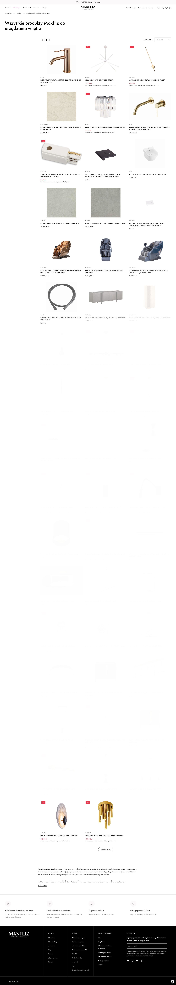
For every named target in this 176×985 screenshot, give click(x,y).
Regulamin (101, 942)
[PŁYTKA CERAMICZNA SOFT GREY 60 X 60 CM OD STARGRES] (106, 202)
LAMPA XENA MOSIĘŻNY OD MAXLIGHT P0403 (145, 411)
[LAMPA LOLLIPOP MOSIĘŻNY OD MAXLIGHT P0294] (150, 625)
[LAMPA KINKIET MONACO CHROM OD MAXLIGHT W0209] (106, 106)
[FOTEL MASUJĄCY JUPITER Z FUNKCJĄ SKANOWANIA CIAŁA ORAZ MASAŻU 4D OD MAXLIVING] (61, 250)
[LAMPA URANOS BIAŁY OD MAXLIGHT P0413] (106, 391)
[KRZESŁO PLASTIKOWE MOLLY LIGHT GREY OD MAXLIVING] (106, 533)
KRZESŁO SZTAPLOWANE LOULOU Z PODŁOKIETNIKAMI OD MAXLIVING (105, 741)
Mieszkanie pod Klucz (79, 946)
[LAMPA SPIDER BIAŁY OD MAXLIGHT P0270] (106, 59)
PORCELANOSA (44, 124)
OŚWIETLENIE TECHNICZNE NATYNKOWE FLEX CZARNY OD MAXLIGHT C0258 (149, 555)
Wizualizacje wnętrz (78, 938)
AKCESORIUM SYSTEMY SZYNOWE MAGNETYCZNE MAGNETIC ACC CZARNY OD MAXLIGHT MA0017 (102, 175)
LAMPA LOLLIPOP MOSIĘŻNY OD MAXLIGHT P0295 (146, 693)
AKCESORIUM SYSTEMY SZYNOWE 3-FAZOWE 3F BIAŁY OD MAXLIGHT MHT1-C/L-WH (60, 175)
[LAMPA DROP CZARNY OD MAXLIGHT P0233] (61, 344)
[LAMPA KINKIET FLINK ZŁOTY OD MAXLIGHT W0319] (61, 768)
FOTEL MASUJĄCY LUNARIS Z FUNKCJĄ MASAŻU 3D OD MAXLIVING (104, 271)
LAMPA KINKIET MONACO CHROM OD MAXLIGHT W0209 (105, 127)
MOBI (42, 77)
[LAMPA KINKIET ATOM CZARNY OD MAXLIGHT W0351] (106, 486)
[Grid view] (41, 40)
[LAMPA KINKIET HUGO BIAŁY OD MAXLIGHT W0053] (61, 580)
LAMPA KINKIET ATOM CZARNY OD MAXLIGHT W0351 (103, 507)
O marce (8, 925)
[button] (158, 8)
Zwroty (100, 965)
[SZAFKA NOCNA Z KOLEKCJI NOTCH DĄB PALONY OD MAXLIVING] (106, 672)
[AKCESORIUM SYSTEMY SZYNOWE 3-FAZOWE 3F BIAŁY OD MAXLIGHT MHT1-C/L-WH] (61, 154)
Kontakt (151, 8)
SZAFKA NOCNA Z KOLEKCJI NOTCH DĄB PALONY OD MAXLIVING (103, 694)
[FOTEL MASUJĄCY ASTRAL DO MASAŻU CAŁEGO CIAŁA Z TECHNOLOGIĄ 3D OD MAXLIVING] (150, 250)
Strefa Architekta (131, 8)
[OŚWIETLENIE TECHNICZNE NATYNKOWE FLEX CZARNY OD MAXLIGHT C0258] (150, 533)
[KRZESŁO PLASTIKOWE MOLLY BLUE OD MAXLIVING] (61, 625)
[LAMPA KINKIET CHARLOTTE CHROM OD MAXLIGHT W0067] (106, 625)
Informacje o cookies (104, 957)
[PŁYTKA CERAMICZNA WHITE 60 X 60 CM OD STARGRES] (61, 202)
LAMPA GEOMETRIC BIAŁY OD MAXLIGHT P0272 (101, 458)
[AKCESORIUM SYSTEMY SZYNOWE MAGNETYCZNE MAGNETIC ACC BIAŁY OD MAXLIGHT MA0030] (150, 202)
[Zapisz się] (164, 945)
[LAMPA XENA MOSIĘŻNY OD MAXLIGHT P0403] (150, 391)
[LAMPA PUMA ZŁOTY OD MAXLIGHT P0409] (106, 344)
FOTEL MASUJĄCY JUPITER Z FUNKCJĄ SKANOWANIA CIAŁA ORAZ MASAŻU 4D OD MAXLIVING (60, 271)
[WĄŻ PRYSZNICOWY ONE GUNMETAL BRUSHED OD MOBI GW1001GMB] (61, 297)
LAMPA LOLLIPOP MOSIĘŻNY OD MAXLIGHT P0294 (146, 646)
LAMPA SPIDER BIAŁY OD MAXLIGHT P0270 (99, 80)
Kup (98, 2)
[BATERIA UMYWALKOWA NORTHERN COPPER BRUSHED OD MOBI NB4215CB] (61, 59)
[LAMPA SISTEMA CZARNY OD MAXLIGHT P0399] (150, 768)
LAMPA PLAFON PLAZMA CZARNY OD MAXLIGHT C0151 (59, 554)
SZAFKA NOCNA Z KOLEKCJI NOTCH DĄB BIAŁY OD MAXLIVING (146, 741)
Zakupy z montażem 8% (79, 950)
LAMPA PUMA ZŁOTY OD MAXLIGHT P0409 (99, 365)
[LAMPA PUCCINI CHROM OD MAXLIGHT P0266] (61, 391)
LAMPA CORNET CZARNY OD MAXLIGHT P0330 (101, 789)
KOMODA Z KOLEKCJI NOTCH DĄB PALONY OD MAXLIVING (105, 318)
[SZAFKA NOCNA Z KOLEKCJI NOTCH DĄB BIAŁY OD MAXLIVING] (150, 719)
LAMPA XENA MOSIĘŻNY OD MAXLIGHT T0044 (56, 507)
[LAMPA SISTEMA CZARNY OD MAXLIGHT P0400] (61, 719)
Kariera (50, 954)
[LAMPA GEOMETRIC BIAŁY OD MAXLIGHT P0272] (106, 437)
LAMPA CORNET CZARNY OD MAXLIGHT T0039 (145, 458)
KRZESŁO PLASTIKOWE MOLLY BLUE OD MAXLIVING (58, 646)
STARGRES (43, 220)
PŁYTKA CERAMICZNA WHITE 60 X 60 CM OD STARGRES (59, 223)
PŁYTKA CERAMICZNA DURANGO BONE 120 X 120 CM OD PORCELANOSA (60, 128)
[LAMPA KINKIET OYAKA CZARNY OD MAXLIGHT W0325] (61, 815)
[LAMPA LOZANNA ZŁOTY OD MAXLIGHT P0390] (106, 580)
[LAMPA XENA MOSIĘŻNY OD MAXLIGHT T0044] (61, 486)
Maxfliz (16, 982)
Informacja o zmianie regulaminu (104, 947)
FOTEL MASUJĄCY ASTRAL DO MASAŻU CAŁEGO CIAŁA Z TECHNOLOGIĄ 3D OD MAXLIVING (148, 271)
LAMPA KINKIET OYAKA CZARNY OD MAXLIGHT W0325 (59, 836)
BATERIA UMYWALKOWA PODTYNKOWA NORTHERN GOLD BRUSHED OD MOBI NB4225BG (149, 128)
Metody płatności (135, 922)
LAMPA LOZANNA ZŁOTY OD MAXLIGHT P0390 (101, 601)
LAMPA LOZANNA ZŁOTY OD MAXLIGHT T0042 (145, 601)
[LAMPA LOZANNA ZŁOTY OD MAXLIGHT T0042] (150, 580)
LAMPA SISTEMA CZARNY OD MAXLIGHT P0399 (145, 789)
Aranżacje (51, 946)
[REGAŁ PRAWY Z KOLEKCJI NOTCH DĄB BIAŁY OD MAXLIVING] (150, 297)
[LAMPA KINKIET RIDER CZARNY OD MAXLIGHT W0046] (150, 486)
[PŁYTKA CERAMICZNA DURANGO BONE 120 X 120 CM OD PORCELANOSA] (61, 106)
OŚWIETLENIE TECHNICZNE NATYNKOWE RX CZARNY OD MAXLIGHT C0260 (60, 459)
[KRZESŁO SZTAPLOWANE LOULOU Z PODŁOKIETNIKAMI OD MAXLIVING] (106, 719)
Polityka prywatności (104, 953)
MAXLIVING (43, 267)
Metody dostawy (103, 961)
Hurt (73, 966)
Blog (49, 950)
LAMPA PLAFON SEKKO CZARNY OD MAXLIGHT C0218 (59, 693)
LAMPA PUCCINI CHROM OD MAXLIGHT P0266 (56, 411)
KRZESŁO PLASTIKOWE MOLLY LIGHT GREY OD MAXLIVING (105, 554)
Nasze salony (142, 8)
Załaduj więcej (105, 849)
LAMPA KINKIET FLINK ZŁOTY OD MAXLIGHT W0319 (57, 789)
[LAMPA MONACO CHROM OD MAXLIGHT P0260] (150, 344)
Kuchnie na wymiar (78, 942)
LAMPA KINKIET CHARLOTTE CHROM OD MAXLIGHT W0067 (105, 646)
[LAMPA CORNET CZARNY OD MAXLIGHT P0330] (106, 768)
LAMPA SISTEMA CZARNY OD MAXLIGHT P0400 (56, 740)
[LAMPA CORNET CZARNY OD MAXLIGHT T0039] (150, 437)
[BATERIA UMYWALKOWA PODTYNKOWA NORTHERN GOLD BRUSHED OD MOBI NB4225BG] (150, 106)
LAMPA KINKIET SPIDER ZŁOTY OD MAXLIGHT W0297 (147, 80)
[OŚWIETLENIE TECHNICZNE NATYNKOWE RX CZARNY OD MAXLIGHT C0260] (61, 437)
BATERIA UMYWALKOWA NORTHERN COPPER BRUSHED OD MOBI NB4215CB (60, 81)
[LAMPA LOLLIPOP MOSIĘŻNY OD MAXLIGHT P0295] (150, 672)
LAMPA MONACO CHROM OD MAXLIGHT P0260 (146, 365)
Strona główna (8, 13)
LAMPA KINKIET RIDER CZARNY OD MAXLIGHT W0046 (147, 507)
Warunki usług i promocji (54, 922)
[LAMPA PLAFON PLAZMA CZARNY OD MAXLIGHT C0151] (61, 533)
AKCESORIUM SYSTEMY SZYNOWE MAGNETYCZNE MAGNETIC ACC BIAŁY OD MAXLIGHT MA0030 (146, 224)
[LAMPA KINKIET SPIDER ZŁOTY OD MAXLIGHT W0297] (150, 59)
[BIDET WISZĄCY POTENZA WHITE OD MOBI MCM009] (150, 154)
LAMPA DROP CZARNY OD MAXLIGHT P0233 (55, 365)
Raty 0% (74, 954)
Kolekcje (19, 13)
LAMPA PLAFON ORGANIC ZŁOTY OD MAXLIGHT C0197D (104, 836)
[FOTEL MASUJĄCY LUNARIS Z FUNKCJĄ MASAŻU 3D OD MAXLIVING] (106, 250)
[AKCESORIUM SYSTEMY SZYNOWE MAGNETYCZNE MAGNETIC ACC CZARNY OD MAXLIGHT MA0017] (106, 154)
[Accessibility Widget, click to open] (172, 981)
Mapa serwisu (52, 958)
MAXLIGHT (88, 77)
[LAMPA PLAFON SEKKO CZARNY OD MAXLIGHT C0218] (61, 672)
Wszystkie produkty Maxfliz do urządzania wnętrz (38, 13)
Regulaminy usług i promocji (80, 970)
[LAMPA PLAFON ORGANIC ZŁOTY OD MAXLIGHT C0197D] (106, 815)
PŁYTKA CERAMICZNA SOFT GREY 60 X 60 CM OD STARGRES (105, 223)
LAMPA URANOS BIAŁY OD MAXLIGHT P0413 (100, 411)
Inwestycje (75, 962)
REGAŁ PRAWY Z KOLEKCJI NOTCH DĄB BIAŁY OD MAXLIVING (150, 318)
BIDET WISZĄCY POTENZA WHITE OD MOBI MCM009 (147, 174)
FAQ (99, 938)
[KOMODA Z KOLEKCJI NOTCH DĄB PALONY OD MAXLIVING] (106, 297)
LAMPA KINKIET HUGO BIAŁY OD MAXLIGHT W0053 (58, 601)
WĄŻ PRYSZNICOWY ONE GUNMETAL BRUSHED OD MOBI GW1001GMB (60, 319)
